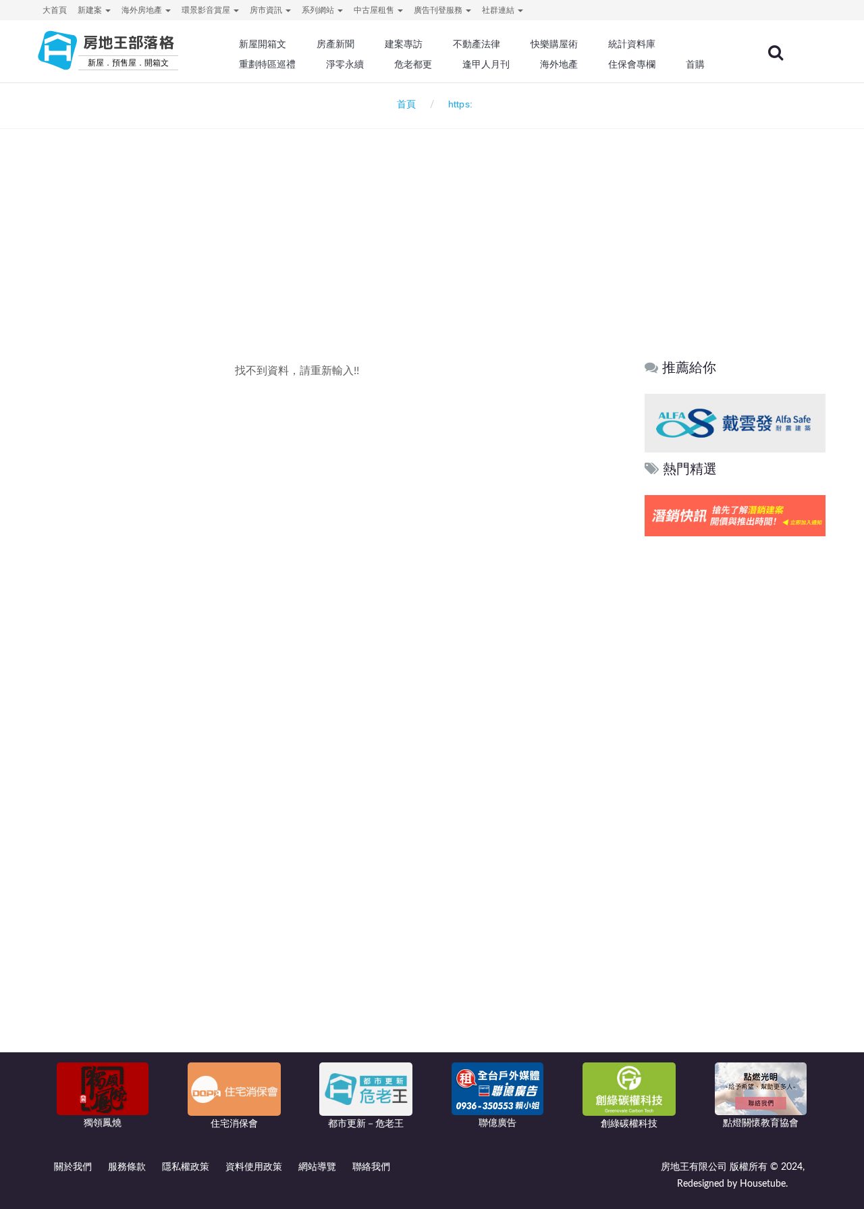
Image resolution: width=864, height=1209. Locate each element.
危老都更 (413, 64)
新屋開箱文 (262, 43)
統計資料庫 (631, 43)
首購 (695, 64)
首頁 (404, 104)
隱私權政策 (185, 1167)
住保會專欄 (631, 64)
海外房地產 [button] (143, 10)
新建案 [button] (91, 10)
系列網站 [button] (319, 10)
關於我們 (73, 1167)
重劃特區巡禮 (267, 64)
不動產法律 (476, 43)
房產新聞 (335, 43)
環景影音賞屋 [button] (207, 10)
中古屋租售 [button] (375, 10)
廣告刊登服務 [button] (439, 10)
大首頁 (55, 10)
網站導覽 (317, 1167)
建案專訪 (404, 43)
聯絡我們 (371, 1167)
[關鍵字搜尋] (775, 53)
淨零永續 (345, 64)
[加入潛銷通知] (735, 516)
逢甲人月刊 (486, 64)
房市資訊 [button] (267, 10)
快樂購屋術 (554, 43)
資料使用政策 (253, 1167)
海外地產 (559, 64)
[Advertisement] (432, 220)
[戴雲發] (735, 422)
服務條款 (127, 1167)
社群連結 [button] (499, 10)
